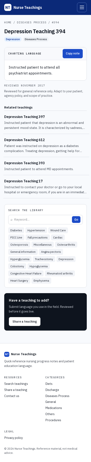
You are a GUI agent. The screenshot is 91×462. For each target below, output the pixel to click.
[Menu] (82, 7)
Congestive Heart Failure (25, 273)
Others (50, 414)
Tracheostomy (44, 259)
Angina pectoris (51, 252)
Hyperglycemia (19, 259)
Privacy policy (13, 438)
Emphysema (41, 280)
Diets (48, 384)
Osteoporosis (19, 244)
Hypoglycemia (39, 266)
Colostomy (17, 266)
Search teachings (16, 384)
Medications (53, 408)
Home (8, 22)
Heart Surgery (19, 280)
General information (23, 252)
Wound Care (58, 230)
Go (76, 219)
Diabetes (16, 230)
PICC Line (16, 237)
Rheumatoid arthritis (60, 273)
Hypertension (36, 230)
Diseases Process (32, 22)
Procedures (53, 420)
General (50, 402)
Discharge (52, 390)
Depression (13, 39)
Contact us (11, 396)
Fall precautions (38, 237)
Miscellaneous (43, 244)
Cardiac (58, 237)
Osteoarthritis (66, 244)
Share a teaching (24, 321)
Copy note (73, 53)
